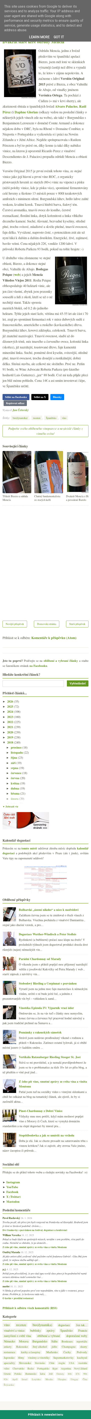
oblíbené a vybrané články (61, 660)
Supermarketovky (63, 1357)
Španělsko (51, 418)
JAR (51, 1373)
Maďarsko (52, 1352)
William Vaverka (12, 1235)
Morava (23, 1341)
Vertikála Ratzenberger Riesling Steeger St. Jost (50, 1057)
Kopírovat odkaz (15, 403)
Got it (59, 37)
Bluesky (57, 397)
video (6, 1368)
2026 (10, 701)
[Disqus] (45, 560)
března (15, 793)
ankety (8, 1347)
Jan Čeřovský (20, 410)
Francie (82, 1330)
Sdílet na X (40, 397)
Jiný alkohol (40, 1347)
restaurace (9, 1352)
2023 (10, 717)
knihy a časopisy (30, 1352)
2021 (10, 727)
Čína (85, 1379)
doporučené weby (76, 1336)
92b (6, 1379)
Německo (9, 1341)
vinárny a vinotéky (39, 1357)
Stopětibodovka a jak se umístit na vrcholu (46, 1135)
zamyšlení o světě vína (17, 1336)
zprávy (51, 1330)
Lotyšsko (36, 1379)
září (14, 763)
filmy (21, 1357)
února (15, 798)
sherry (83, 1347)
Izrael (24, 1379)
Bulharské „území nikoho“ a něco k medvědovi (49, 909)
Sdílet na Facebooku (16, 397)
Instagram (11, 1182)
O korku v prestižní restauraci (18, 1298)
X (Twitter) (12, 1196)
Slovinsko (40, 1363)
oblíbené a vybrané (48, 1336)
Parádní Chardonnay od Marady (40, 959)
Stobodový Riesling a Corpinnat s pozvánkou (48, 983)
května (15, 783)
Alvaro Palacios (66, 106)
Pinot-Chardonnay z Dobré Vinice (40, 1111)
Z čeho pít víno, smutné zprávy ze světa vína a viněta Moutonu (35, 1247)
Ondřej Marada (11, 1252)
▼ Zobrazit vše (10, 806)
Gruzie (7, 1373)
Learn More (39, 37)
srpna (15, 768)
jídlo (54, 1347)
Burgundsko (39, 1341)
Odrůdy (60, 1373)
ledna (15, 804)
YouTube (10, 1187)
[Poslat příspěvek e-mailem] (29, 410)
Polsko (17, 1373)
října (14, 757)
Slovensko (25, 1363)
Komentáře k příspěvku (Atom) (53, 637)
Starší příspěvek (77, 624)
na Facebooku (38, 665)
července (16, 773)
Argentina (66, 1368)
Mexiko (49, 1379)
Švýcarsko (9, 1384)
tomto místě (29, 848)
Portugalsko (43, 1368)
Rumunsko (30, 1373)
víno (64, 418)
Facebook (10, 1192)
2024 (10, 711)
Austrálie (82, 1363)
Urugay (74, 1379)
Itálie (54, 1341)
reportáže (82, 1341)
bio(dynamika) (20, 418)
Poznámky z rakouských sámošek (40, 1032)
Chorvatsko (18, 1368)
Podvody (82, 1352)
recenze (36, 418)
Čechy (67, 1352)
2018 (10, 742)
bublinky (35, 1330)
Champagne (69, 1347)
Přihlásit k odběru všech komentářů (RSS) (30, 1308)
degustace (64, 1325)
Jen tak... (81, 1325)
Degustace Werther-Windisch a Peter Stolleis (47, 934)
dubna (15, 788)
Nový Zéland (80, 1368)
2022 (10, 722)
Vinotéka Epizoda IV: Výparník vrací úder (46, 1008)
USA (71, 1363)
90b (85, 1373)
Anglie (61, 1363)
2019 (10, 737)
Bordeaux (67, 1341)
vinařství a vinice (14, 1330)
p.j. (4, 1269)
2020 (10, 732)
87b (78, 1373)
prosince (16, 747)
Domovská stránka (46, 624)
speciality (9, 1363)
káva (42, 1373)
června (15, 778)
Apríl (14, 1379)
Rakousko (22, 1347)
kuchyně (82, 1357)
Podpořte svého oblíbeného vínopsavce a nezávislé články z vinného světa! (45, 431)
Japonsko (9, 1357)
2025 (10, 706)
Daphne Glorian (26, 112)
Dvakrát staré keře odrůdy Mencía (33, 42)
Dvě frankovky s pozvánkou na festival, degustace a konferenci (35, 1230)
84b (70, 1373)
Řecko (31, 1368)
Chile (51, 1363)
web (17, 274)
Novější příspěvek (15, 624)
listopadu (17, 752)
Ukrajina (62, 1379)
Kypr (55, 1368)
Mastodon (11, 1201)
